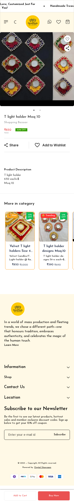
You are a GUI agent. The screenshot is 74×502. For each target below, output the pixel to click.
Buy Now (54, 495)
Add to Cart (20, 495)
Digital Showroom (42, 467)
